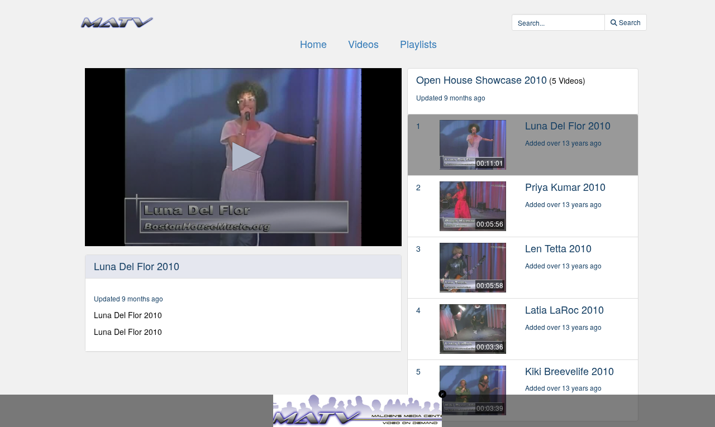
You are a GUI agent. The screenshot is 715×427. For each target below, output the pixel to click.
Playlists (418, 43)
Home (313, 43)
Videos (363, 43)
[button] (243, 156)
